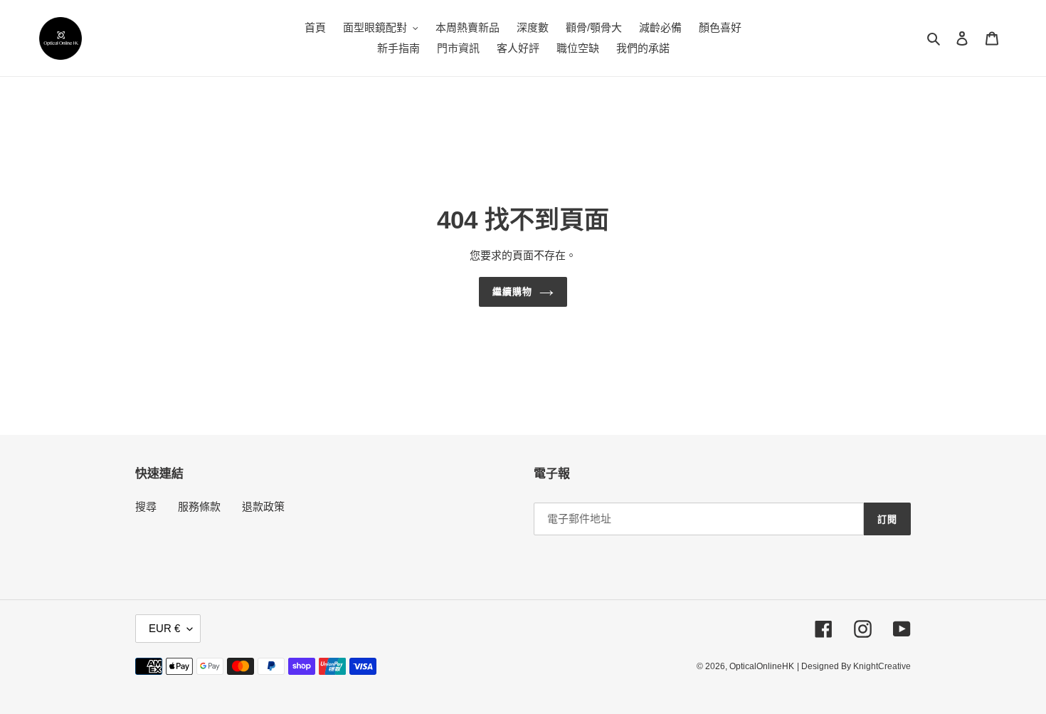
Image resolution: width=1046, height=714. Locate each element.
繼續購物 (512, 291)
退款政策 (263, 506)
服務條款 (199, 506)
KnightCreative (882, 666)
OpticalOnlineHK (761, 666)
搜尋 (146, 506)
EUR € (164, 628)
